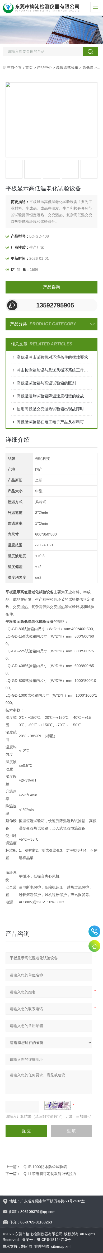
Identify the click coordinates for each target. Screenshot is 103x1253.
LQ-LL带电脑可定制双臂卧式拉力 (48, 1174)
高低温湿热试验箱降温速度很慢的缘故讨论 (54, 396)
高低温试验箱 (67, 67)
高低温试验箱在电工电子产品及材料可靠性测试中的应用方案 (54, 422)
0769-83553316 (94, 931)
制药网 (26, 1246)
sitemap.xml (61, 1246)
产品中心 (44, 67)
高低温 (87, 67)
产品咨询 (51, 287)
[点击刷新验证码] (57, 1105)
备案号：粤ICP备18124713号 (46, 1239)
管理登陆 (41, 1246)
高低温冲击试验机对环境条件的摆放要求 (52, 357)
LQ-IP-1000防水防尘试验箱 (44, 1167)
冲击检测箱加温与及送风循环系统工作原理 (54, 370)
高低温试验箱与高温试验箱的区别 (46, 383)
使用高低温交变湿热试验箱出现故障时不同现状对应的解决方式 (54, 409)
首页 (29, 67)
